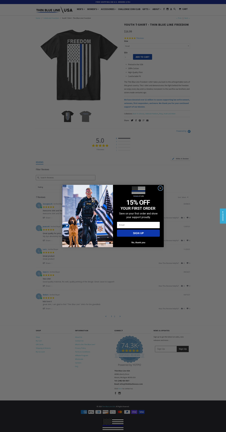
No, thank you (138, 242)
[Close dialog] (160, 188)
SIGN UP (138, 233)
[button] (223, 216)
